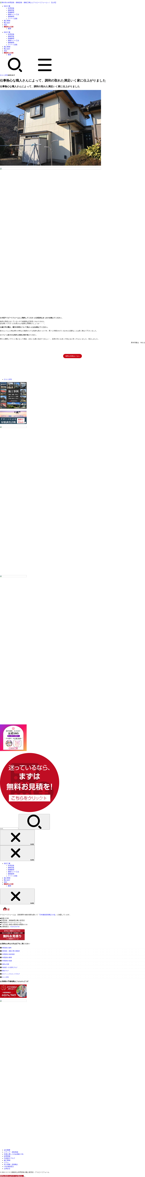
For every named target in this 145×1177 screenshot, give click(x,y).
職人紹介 (7, 23)
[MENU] (45, 71)
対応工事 (7, 6)
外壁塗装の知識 (7, 960)
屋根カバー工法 (13, 14)
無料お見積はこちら (72, 356)
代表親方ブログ (9, 1158)
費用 (9, 28)
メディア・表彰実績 (11, 1152)
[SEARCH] (15, 71)
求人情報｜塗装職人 (11, 1164)
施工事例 (7, 20)
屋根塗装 (11, 10)
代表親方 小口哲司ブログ (9, 967)
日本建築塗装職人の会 (47, 915)
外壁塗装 (11, 8)
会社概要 (7, 1150)
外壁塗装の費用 (7, 957)
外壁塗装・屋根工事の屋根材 (11, 951)
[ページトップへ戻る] (24, 1176)
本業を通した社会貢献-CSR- (14, 1154)
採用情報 (7, 1156)
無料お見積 (5, 964)
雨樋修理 (11, 12)
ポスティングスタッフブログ (11, 974)
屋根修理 (11, 16)
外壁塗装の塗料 (6, 947)
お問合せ (7, 1168)
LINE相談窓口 (9, 1166)
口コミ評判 (4, 75)
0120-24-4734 (14, 926)
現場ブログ (5, 970)
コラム (6, 1162)
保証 (5, 25)
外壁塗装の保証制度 (8, 954)
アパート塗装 (12, 18)
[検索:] (9, 828)
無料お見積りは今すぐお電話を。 (12, 1176)
